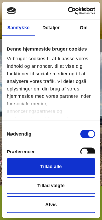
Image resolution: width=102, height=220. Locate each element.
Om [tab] (84, 27)
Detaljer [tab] (51, 27)
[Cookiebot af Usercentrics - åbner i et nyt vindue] (72, 11)
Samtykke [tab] (18, 27)
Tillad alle (51, 166)
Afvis (51, 204)
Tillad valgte (51, 185)
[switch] (87, 152)
